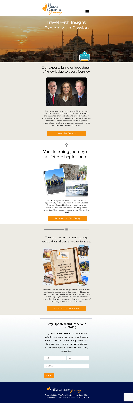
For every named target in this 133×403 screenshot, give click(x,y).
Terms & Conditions (67, 397)
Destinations (51, 397)
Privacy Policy (83, 397)
